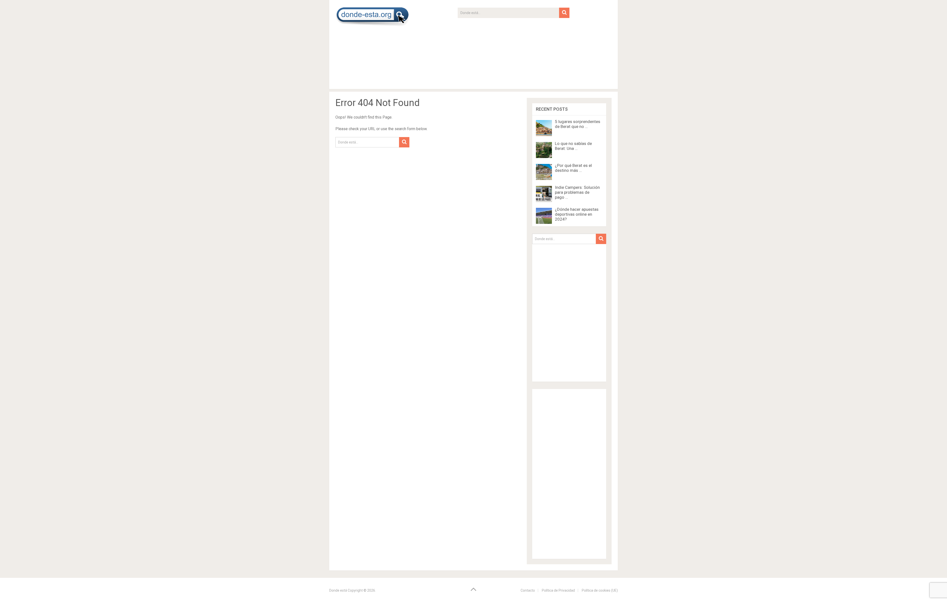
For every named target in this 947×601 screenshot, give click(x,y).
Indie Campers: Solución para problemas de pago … (577, 192)
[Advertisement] (513, 52)
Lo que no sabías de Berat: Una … (573, 146)
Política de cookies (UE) (600, 590)
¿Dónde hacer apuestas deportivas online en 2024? (577, 214)
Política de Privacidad (558, 590)
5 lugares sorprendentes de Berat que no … (577, 124)
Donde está (338, 590)
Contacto (528, 590)
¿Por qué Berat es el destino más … (573, 168)
